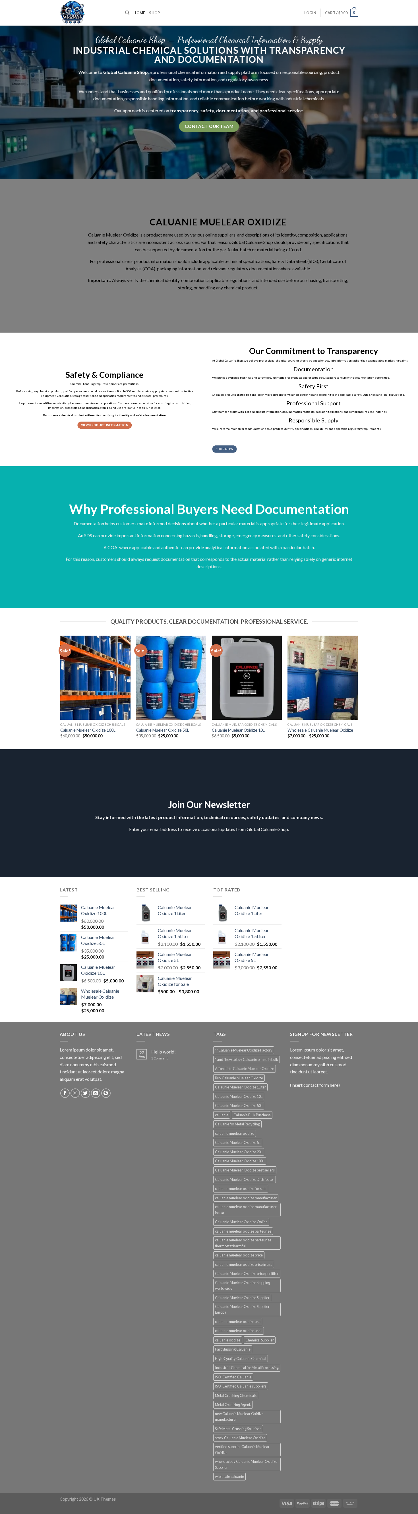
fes (107, 261)
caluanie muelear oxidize (234, 1133)
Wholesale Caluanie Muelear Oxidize (320, 730)
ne (128, 91)
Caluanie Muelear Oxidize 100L (87, 730)
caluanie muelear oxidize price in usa (243, 1264)
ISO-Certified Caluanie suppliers (240, 1386)
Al (114, 280)
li (203, 98)
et (280, 261)
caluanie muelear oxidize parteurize (243, 1231)
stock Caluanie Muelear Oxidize (240, 1438)
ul (282, 242)
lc (87, 72)
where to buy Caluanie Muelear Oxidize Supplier (246, 1464)
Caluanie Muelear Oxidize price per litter (247, 1273)
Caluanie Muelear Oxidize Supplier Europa (242, 1309)
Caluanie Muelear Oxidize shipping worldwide (242, 1285)
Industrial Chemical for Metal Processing (247, 1367)
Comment (159, 1058)
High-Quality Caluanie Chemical (240, 1358)
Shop (154, 13)
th (111, 91)
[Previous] (61, 692)
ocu (99, 98)
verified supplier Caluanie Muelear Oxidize (242, 1449)
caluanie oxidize (227, 1340)
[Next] (357, 692)
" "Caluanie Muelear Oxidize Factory (243, 1050)
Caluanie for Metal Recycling (237, 1124)
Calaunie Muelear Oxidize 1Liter (240, 1087)
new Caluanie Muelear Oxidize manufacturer (239, 1416)
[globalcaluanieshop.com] (88, 13)
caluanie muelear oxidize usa (237, 1321)
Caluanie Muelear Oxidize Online (241, 1222)
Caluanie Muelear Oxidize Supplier (242, 1297)
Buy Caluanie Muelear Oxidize (239, 1078)
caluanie (221, 1115)
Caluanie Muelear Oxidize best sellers (245, 1170)
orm (205, 72)
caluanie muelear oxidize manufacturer (246, 1198)
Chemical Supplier (259, 1340)
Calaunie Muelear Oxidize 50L (238, 1105)
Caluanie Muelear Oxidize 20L (238, 1152)
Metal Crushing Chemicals (235, 1395)
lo (109, 72)
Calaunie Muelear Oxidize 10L (238, 1096)
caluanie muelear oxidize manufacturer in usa (246, 1209)
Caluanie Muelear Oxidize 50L (162, 730)
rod (152, 235)
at (337, 261)
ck (164, 268)
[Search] (127, 12)
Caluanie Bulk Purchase (252, 1115)
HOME (139, 13)
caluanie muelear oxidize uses (238, 1330)
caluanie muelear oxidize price (239, 1255)
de (93, 91)
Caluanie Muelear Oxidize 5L (237, 1142)
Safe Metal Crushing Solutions (238, 1428)
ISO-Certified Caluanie (233, 1377)
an (130, 72)
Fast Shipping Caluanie (233, 1349)
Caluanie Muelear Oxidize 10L (238, 730)
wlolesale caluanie (229, 1476)
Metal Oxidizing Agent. (233, 1404)
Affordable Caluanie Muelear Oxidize (244, 1068)
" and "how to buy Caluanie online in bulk (246, 1059)
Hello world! (163, 1051)
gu (232, 79)
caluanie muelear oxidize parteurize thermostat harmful (243, 1243)
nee (196, 91)
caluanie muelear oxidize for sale (240, 1188)
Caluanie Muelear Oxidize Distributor (244, 1179)
